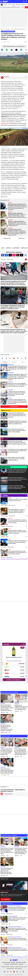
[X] (10, 255)
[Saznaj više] (26, 879)
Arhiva (25, 966)
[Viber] (2, 255)
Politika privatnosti (10, 968)
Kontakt (7, 966)
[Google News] (25, 255)
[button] (26, 42)
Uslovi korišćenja (18, 968)
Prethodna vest (7, 238)
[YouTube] (17, 255)
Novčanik (7, 29)
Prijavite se (6, 899)
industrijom (4, 123)
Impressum (12, 966)
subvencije (8, 247)
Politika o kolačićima (19, 966)
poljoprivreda (16, 247)
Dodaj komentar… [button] (8, 793)
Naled (3, 247)
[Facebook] (6, 255)
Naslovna (3, 29)
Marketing (3, 966)
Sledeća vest (21, 238)
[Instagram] (14, 255)
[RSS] (22, 358)
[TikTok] (21, 255)
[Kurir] (4, 2)
